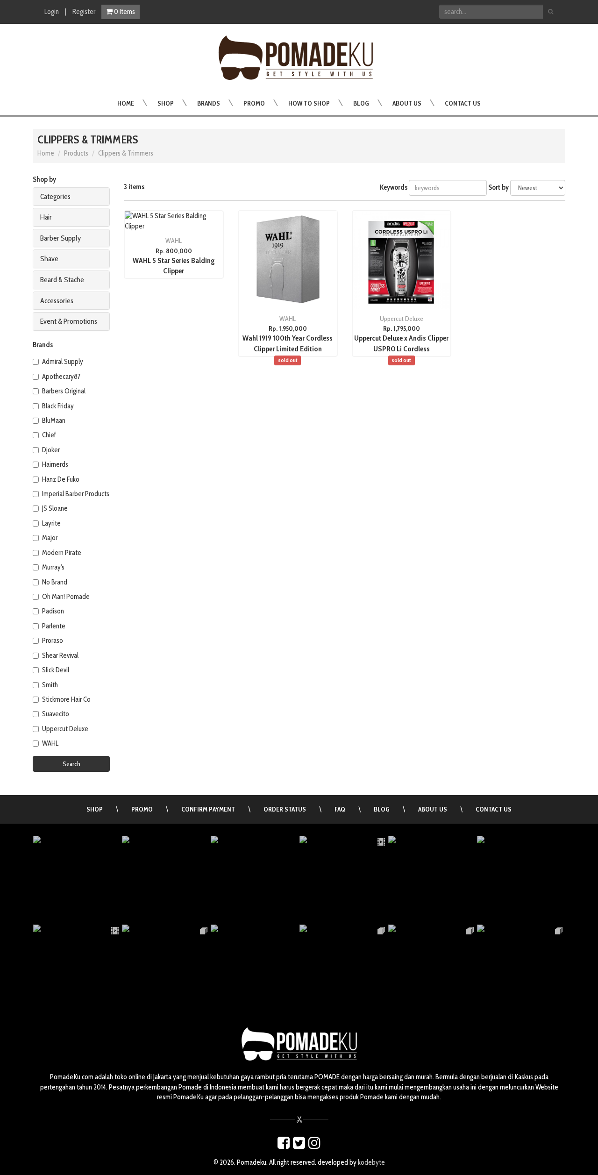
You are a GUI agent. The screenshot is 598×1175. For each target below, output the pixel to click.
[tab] (71, 197)
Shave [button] (49, 258)
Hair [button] (46, 217)
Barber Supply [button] (60, 238)
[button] (165, 103)
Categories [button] (55, 196)
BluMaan (53, 420)
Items (124, 11)
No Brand (54, 582)
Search (71, 764)
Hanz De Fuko (60, 479)
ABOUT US (432, 809)
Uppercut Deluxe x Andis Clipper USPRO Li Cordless (401, 348)
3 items (134, 187)
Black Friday (58, 406)
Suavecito (55, 714)
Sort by (498, 187)
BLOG (382, 809)
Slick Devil (55, 670)
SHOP (94, 809)
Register (83, 11)
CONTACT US (494, 809)
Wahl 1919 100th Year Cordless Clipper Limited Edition (287, 348)
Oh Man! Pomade (66, 596)
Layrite (51, 523)
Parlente (53, 626)
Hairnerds (55, 464)
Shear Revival (60, 655)
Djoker (51, 450)
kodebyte (371, 1162)
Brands (43, 345)
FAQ (340, 809)
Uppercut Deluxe (65, 729)
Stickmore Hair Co (66, 699)
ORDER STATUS (284, 809)
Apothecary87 (61, 376)
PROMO (142, 809)
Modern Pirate (61, 552)
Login (51, 11)
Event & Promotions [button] (68, 321)
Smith (50, 685)
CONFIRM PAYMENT (208, 809)
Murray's (53, 567)
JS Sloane (55, 508)
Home (45, 153)
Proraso (52, 640)
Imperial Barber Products (75, 494)
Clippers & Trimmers (125, 153)
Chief (49, 435)
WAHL (50, 743)
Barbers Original (63, 391)
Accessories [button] (56, 300)
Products (76, 153)
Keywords (393, 187)
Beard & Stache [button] (62, 279)
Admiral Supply (62, 361)
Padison (53, 611)
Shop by (44, 179)
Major (49, 538)
